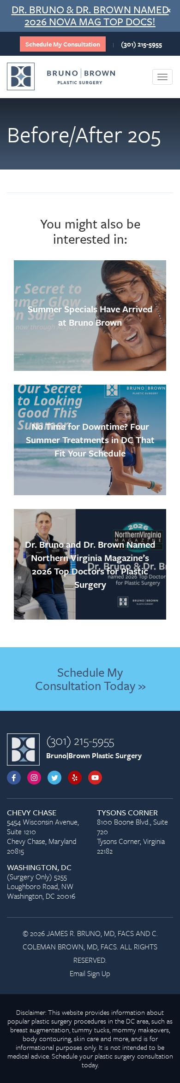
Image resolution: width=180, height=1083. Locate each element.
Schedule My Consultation (62, 44)
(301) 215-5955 (141, 44)
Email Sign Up (90, 973)
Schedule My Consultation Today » (90, 678)
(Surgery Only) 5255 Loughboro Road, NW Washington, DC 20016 (41, 882)
